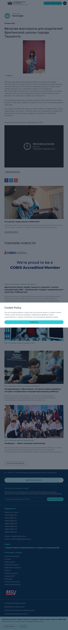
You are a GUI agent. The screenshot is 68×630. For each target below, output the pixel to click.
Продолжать (34, 322)
